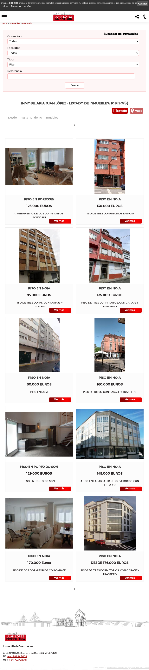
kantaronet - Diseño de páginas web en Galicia (128, 668)
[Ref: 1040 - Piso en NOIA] (39, 256)
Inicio (4, 23)
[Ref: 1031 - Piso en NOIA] (109, 345)
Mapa (138, 111)
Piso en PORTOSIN (39, 199)
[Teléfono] (144, 17)
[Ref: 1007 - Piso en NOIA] (39, 523)
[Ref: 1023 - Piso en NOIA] (109, 434)
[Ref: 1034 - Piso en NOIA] (39, 345)
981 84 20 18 (17, 656)
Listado (122, 111)
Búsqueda (27, 23)
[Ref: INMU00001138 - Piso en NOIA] (110, 523)
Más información (21, 6)
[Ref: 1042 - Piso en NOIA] (109, 166)
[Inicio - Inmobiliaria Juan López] (63, 17)
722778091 (18, 659)
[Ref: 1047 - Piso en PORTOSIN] (39, 166)
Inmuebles (15, 23)
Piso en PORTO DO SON (39, 467)
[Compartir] (136, 17)
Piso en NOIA (110, 199)
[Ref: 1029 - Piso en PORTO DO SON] (39, 434)
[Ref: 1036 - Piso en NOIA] (109, 256)
